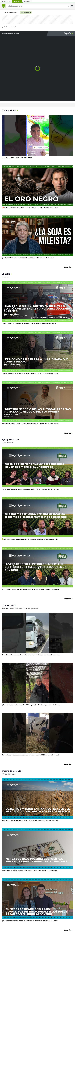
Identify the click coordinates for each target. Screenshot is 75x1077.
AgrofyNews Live (26, 12)
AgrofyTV (13, 27)
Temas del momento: (11, 12)
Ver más (67, 267)
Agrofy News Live (8, 442)
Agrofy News (5, 27)
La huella (5, 277)
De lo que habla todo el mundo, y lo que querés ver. (20, 608)
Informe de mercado (9, 774)
